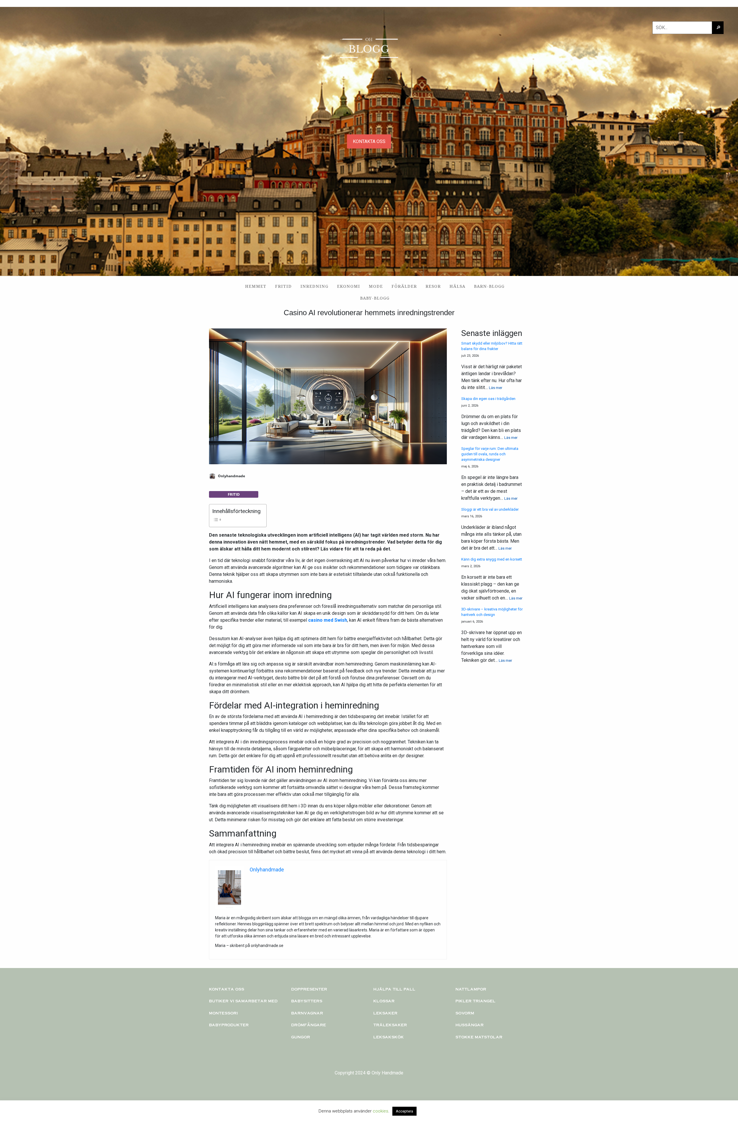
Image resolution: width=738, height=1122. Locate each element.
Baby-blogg (374, 298)
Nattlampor (470, 989)
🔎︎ (718, 27)
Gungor (300, 1037)
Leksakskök (388, 1037)
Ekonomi (348, 286)
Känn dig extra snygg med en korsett (491, 559)
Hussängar (469, 1025)
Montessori (223, 1013)
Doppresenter (309, 989)
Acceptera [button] (404, 1111)
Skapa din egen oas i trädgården (488, 398)
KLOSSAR (384, 1001)
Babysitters (306, 1001)
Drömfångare (308, 1025)
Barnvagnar (307, 1013)
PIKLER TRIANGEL (475, 1001)
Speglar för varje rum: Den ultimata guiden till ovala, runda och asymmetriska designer (489, 454)
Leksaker (385, 1013)
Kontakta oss (226, 989)
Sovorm (464, 1013)
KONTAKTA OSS (369, 141)
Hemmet (255, 286)
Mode (376, 286)
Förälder (404, 286)
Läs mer (495, 388)
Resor (433, 286)
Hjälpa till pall (394, 989)
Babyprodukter (229, 1025)
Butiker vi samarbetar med (243, 1001)
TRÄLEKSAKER (390, 1025)
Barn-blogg (489, 286)
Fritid (283, 286)
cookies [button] (380, 1111)
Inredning (314, 286)
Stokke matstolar (478, 1037)
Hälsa (457, 286)
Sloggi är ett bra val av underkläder (490, 509)
